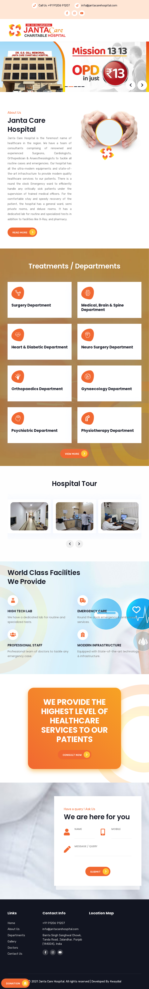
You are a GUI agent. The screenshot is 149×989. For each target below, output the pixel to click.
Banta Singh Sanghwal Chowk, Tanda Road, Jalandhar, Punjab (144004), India (62, 940)
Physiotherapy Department (107, 430)
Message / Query (85, 846)
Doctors (13, 947)
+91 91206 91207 (59, 5)
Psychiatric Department (34, 430)
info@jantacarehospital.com (99, 5)
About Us (14, 929)
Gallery (12, 941)
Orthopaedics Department (37, 388)
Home (11, 923)
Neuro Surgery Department (107, 347)
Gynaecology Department (106, 388)
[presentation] (130, 85)
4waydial (115, 981)
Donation (13, 983)
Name (78, 829)
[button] (66, 86)
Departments (16, 935)
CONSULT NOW (72, 754)
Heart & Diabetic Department (39, 347)
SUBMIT (95, 871)
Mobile (116, 829)
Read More (19, 232)
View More (72, 453)
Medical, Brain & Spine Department (102, 307)
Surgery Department (31, 305)
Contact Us (15, 953)
